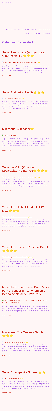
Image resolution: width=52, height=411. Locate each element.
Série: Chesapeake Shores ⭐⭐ (24, 372)
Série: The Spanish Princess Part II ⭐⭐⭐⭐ (25, 249)
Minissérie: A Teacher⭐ (18, 129)
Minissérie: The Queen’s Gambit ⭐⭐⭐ (23, 334)
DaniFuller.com (7, 3)
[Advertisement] (26, 16)
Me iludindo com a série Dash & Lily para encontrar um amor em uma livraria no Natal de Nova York (25, 291)
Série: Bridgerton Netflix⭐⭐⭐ (23, 92)
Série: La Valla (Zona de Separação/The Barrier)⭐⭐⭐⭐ (25, 169)
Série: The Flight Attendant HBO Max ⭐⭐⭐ (23, 209)
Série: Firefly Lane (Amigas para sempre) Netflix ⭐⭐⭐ (23, 54)
